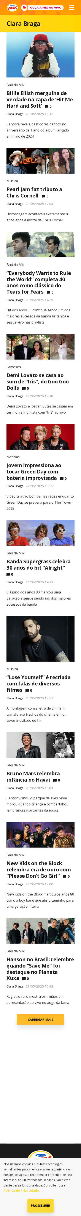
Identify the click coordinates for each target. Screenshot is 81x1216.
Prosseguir (40, 1205)
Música (12, 181)
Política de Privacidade (21, 1190)
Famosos (13, 367)
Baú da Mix (15, 84)
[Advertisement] (40, 1089)
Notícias (13, 457)
